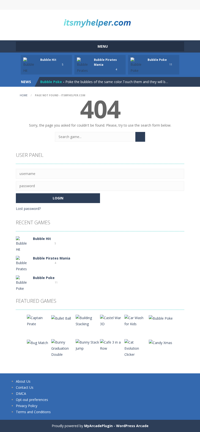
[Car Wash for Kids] (136, 320)
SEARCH (100, 5)
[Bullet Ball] (61, 317)
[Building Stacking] (88, 320)
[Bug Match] (37, 342)
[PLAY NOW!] (30, 65)
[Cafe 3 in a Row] (112, 345)
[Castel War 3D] (112, 320)
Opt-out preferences (32, 399)
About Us (23, 381)
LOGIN (59, 5)
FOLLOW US (141, 5)
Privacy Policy (26, 405)
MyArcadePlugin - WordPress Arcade (116, 425)
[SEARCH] (140, 137)
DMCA (21, 393)
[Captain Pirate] (39, 320)
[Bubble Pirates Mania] (23, 266)
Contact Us (24, 387)
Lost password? (28, 208)
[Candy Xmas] (160, 342)
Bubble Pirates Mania (51, 258)
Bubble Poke (157, 60)
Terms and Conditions (33, 412)
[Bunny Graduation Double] (63, 348)
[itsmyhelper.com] (100, 23)
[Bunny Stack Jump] (88, 345)
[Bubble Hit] (23, 244)
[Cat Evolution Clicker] (136, 348)
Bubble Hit (48, 60)
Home (23, 95)
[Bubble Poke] (23, 283)
